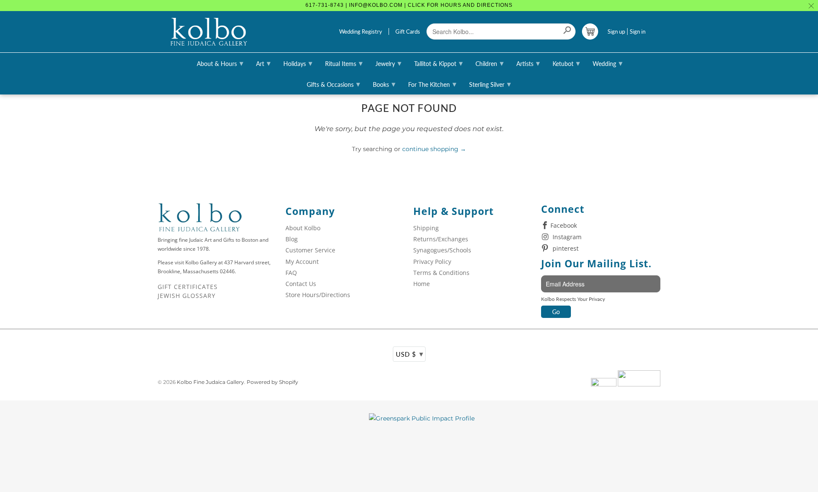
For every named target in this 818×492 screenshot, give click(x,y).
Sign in (637, 31)
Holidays (297, 63)
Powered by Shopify (272, 382)
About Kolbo (302, 228)
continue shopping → (434, 149)
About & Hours (220, 63)
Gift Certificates (188, 287)
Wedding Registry (360, 31)
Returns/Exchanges (440, 239)
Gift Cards (407, 31)
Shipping (426, 228)
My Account (302, 261)
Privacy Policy (432, 261)
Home (421, 284)
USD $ (409, 353)
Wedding (607, 63)
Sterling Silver (490, 84)
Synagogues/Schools (442, 250)
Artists (528, 63)
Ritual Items (344, 63)
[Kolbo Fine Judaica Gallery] (208, 32)
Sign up (616, 31)
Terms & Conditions (441, 273)
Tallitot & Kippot (438, 63)
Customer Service (310, 250)
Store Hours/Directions (317, 295)
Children (489, 63)
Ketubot (566, 63)
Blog (291, 239)
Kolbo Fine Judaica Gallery (210, 382)
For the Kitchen (432, 84)
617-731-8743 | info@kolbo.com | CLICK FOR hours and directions (409, 5)
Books (384, 84)
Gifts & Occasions (333, 84)
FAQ (291, 273)
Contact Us (300, 284)
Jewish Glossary (187, 296)
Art (263, 63)
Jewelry (388, 63)
